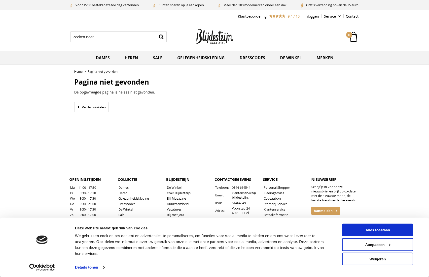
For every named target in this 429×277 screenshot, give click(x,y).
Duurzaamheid (178, 204)
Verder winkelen (94, 107)
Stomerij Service (275, 204)
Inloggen (312, 16)
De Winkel (125, 209)
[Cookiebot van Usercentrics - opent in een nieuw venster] (42, 267)
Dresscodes (252, 58)
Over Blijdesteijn (179, 193)
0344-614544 (241, 187)
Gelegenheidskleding (201, 58)
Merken (325, 58)
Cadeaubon (272, 198)
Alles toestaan (377, 230)
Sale (157, 58)
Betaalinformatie (276, 215)
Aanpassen (375, 244)
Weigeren (377, 259)
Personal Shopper (277, 187)
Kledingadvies (274, 193)
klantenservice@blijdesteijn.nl (244, 195)
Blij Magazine (176, 198)
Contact (352, 16)
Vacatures (174, 209)
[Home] (214, 37)
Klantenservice (274, 209)
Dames (103, 58)
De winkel (291, 58)
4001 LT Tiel (240, 213)
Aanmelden (323, 211)
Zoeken (161, 37)
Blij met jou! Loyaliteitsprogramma (183, 217)
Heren (131, 58)
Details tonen (86, 267)
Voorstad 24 (241, 208)
